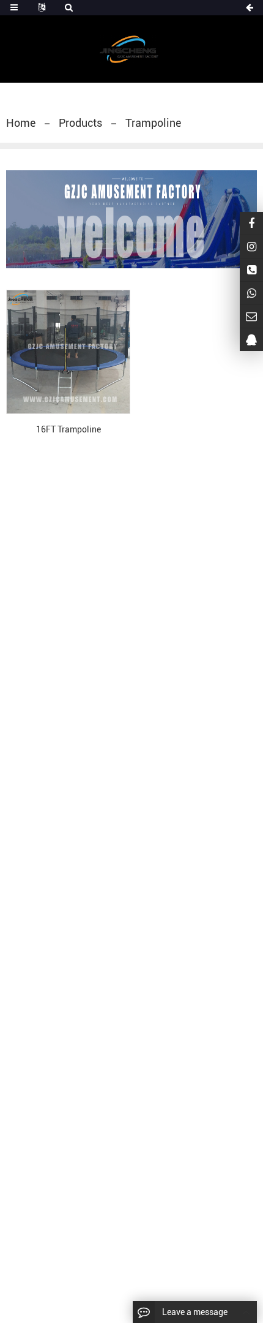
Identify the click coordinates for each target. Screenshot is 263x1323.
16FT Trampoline (68, 429)
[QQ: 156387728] (251, 339)
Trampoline (153, 122)
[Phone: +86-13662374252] (251, 269)
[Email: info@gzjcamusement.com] (251, 316)
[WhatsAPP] (251, 293)
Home (20, 122)
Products (80, 122)
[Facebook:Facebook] (251, 223)
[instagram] (251, 246)
